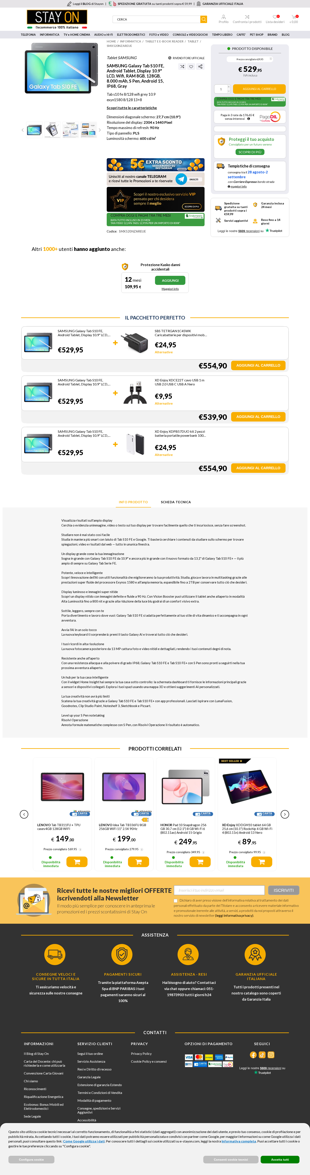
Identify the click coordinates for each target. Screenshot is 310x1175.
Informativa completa (239, 1141)
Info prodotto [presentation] (133, 502)
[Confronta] (182, 66)
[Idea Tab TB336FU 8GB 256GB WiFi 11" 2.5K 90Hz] (124, 786)
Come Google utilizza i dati (84, 1141)
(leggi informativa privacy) (234, 915)
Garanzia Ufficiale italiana (256, 976)
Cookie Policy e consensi (149, 1061)
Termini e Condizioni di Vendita (99, 1093)
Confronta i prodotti (247, 22)
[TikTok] (262, 1054)
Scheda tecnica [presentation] (176, 502)
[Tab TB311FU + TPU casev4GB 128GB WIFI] (62, 786)
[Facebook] (253, 1054)
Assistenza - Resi (189, 974)
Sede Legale (32, 1116)
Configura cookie (31, 1159)
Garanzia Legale (89, 1077)
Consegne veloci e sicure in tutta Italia (56, 976)
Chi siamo (31, 1081)
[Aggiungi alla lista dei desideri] (191, 66)
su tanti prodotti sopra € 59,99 (155, 3)
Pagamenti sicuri (123, 974)
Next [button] (285, 814)
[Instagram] (271, 1054)
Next (99, 130)
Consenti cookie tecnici (231, 1159)
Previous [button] (24, 814)
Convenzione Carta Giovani (43, 1073)
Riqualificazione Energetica (43, 1097)
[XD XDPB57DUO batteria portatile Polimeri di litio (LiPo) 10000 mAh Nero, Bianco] (135, 444)
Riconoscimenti (35, 1089)
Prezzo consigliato (246, 59)
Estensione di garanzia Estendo (99, 1085)
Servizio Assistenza (91, 1061)
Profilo (224, 22)
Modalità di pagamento (94, 1100)
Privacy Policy (141, 1053)
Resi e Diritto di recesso (94, 1069)
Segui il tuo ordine (90, 1053)
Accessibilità (86, 1120)
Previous (23, 130)
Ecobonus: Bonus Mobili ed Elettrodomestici (43, 1106)
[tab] (133, 502)
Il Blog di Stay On (36, 1053)
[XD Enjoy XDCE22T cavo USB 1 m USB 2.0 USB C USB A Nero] (135, 393)
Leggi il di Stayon (88, 3)
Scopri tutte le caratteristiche (132, 108)
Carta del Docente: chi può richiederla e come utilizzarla (44, 1063)
